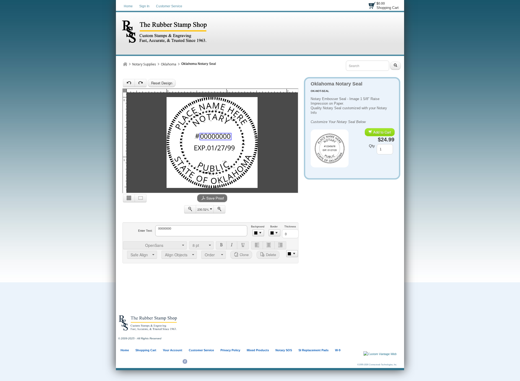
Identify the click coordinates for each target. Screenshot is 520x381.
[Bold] (221, 245)
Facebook (185, 361)
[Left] (257, 245)
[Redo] (141, 83)
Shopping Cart (387, 8)
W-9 (337, 350)
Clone (244, 254)
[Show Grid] (129, 198)
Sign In (144, 6)
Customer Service (169, 6)
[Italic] (231, 245)
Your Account (172, 350)
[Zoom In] (219, 209)
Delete (270, 254)
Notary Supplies (144, 64)
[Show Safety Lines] (141, 198)
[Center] (269, 245)
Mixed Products (258, 350)
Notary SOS (283, 350)
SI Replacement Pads (313, 350)
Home (128, 6)
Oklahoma (168, 64)
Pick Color (258, 232)
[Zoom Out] (190, 209)
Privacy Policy (230, 350)
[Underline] (243, 245)
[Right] (280, 245)
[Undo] (129, 83)
